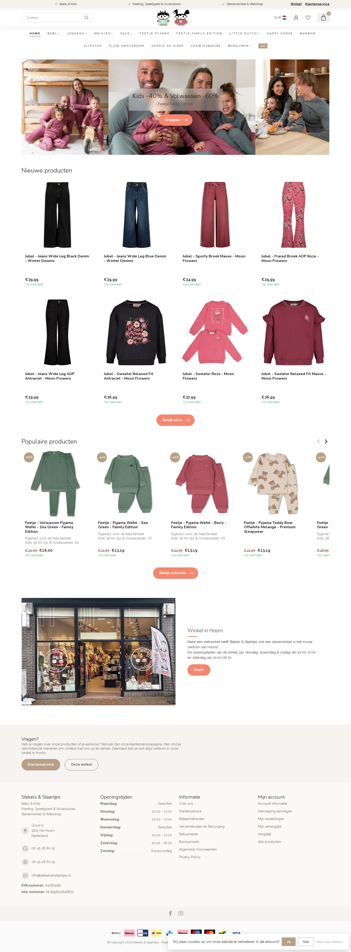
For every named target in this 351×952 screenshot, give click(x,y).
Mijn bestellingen (271, 819)
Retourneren (188, 834)
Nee (306, 942)
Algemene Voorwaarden (198, 849)
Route (199, 670)
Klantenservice (317, 4)
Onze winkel (81, 764)
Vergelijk (264, 834)
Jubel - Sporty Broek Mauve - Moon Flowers (214, 258)
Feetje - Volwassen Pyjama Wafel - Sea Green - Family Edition (49, 527)
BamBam (308, 33)
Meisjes (102, 33)
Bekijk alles (172, 420)
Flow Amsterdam (126, 45)
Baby (52, 33)
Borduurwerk (189, 842)
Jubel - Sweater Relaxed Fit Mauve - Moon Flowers (293, 376)
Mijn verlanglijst (270, 826)
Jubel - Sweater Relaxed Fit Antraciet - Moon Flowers (128, 376)
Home (35, 33)
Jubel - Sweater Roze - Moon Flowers (208, 376)
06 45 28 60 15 (43, 848)
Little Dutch (243, 33)
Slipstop (93, 45)
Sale (125, 33)
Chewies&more (206, 45)
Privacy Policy (190, 857)
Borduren (238, 45)
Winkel (296, 4)
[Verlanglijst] (308, 17)
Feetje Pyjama (155, 33)
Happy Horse (280, 33)
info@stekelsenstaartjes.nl (51, 875)
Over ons (186, 804)
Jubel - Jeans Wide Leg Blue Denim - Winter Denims (135, 258)
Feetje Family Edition (199, 33)
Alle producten (269, 842)
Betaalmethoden (191, 819)
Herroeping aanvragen (275, 811)
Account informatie (272, 804)
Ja (289, 942)
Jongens (76, 33)
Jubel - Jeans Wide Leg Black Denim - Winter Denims (57, 258)
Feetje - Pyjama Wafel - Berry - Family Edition (198, 525)
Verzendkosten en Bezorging (201, 826)
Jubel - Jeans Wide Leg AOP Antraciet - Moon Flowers (49, 376)
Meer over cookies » (330, 942)
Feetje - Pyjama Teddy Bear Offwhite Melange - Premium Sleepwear (270, 527)
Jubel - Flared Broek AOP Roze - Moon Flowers (290, 258)
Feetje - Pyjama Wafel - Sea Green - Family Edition (123, 525)
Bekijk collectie (172, 573)
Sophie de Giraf (167, 45)
